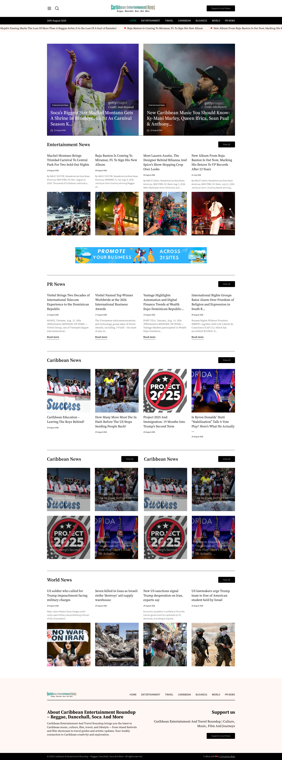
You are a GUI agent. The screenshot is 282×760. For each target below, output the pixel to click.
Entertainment (150, 21)
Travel (169, 21)
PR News (230, 21)
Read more (53, 337)
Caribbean (184, 21)
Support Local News (220, 8)
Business (201, 21)
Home (133, 21)
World (216, 21)
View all (226, 144)
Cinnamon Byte (227, 756)
